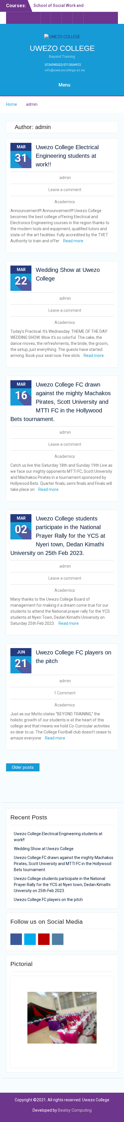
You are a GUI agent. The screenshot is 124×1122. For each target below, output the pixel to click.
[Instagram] (78, 18)
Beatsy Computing (75, 1110)
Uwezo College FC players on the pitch (48, 899)
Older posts (23, 767)
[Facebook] (45, 18)
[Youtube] (67, 18)
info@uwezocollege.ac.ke (65, 70)
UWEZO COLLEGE (62, 48)
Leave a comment (64, 189)
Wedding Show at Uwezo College (44, 848)
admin (65, 177)
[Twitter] (56, 18)
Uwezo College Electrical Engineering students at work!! (67, 156)
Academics (65, 201)
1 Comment (65, 693)
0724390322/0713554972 (63, 65)
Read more (73, 241)
